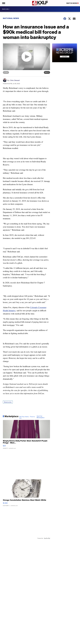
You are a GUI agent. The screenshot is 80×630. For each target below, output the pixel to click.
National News (11, 18)
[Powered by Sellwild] (47, 538)
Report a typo (8, 402)
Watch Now (71, 3)
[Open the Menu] (3, 3)
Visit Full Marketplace (40, 416)
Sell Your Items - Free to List (27, 417)
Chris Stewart (15, 80)
